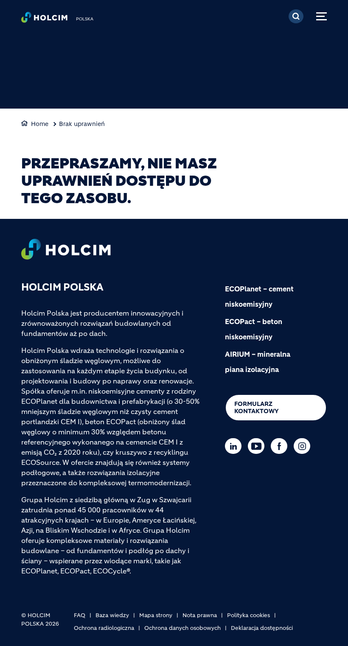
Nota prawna (199, 615)
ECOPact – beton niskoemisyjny (253, 329)
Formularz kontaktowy (256, 407)
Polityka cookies (248, 615)
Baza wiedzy (112, 615)
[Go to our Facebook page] (281, 446)
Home (39, 124)
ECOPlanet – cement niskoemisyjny (259, 296)
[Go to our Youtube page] (258, 446)
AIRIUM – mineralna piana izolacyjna (257, 362)
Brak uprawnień (82, 124)
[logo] (44, 19)
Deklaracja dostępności (262, 628)
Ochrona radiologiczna (104, 628)
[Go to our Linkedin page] (235, 446)
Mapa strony (155, 615)
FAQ (79, 615)
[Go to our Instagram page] (304, 446)
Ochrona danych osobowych (182, 628)
